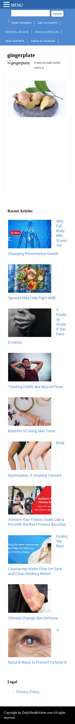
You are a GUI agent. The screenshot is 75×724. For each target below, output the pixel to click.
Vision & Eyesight (42, 41)
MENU (17, 5)
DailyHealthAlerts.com (37, 712)
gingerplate (21, 55)
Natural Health (17, 32)
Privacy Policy (28, 692)
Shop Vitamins (21, 23)
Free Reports (14, 41)
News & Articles (46, 32)
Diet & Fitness (48, 23)
